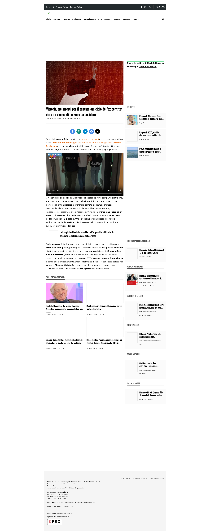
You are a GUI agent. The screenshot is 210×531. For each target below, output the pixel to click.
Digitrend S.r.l (68, 507)
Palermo (66, 19)
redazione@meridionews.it (60, 494)
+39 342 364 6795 (61, 496)
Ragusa (117, 19)
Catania (56, 19)
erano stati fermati (90, 139)
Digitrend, (49, 314)
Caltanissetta (89, 19)
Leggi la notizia (144, 123)
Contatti (50, 7)
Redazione (60, 118)
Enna (100, 19)
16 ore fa (94, 348)
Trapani (135, 19)
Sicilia (48, 19)
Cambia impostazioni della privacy (59, 513)
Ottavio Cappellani (147, 399)
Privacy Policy (62, 7)
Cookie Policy (76, 7)
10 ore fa (54, 314)
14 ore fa (54, 348)
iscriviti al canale (148, 67)
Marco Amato (146, 257)
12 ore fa (94, 314)
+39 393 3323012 (89, 502)
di (140, 257)
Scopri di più (79, 488)
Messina (108, 19)
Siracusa (126, 19)
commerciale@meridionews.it (71, 502)
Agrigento (76, 19)
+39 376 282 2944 (60, 498)
